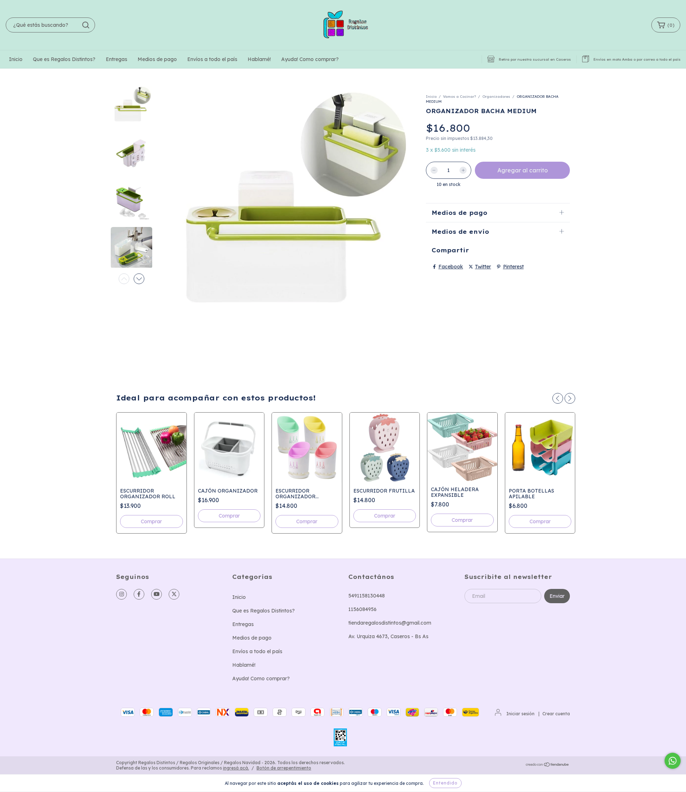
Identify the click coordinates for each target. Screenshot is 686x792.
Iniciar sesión (520, 713)
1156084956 (362, 609)
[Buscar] (86, 25)
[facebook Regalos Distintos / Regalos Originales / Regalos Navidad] (139, 594)
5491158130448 (366, 595)
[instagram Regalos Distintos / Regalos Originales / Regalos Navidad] (121, 594)
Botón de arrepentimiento (284, 768)
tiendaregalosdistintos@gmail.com (389, 623)
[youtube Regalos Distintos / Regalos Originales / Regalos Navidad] (156, 594)
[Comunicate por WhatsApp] (673, 761)
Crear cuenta (556, 713)
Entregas (116, 59)
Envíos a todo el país (212, 59)
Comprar (151, 521)
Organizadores (496, 96)
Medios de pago (157, 59)
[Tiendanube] (547, 765)
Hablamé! (259, 59)
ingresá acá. (236, 768)
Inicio (16, 59)
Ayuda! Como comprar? (310, 59)
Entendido (445, 783)
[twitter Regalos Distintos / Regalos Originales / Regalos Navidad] (174, 594)
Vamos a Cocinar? (459, 96)
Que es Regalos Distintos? (64, 59)
